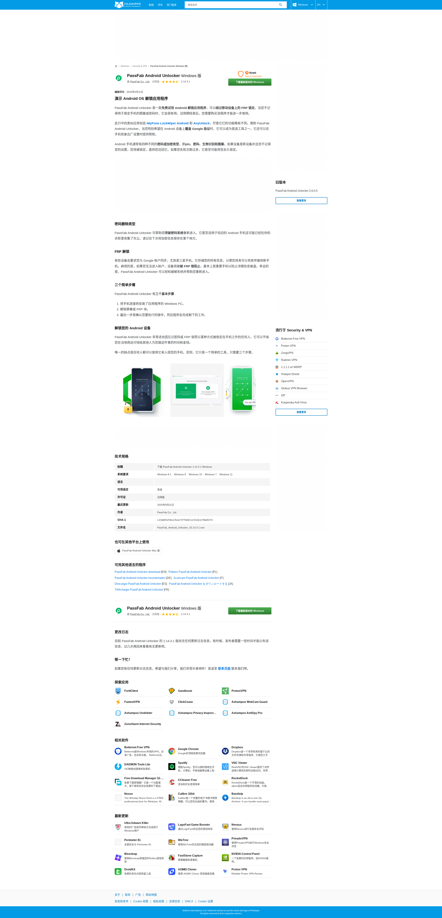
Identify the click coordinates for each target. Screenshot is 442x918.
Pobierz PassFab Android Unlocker (190, 571)
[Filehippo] (128, 5)
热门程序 (171, 4)
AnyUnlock (201, 123)
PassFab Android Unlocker (164, 75)
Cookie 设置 (205, 901)
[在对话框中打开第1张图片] (197, 390)
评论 (160, 4)
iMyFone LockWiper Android (168, 123)
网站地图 (151, 894)
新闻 (151, 4)
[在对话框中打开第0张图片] (141, 390)
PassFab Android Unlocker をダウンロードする (198, 583)
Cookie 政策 (140, 901)
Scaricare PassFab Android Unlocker (196, 577)
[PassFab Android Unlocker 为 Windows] (119, 78)
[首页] (116, 66)
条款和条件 (121, 901)
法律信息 (174, 901)
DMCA (189, 901)
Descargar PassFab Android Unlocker (138, 583)
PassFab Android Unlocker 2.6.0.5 (297, 190)
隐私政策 (158, 901)
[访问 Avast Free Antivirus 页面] (249, 74)
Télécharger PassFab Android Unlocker (139, 589)
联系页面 (224, 668)
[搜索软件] (280, 4)
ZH (318, 4)
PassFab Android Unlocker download (137, 571)
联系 (128, 894)
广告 (138, 894)
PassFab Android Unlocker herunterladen (140, 577)
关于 (117, 894)
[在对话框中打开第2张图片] (241, 390)
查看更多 (301, 200)
